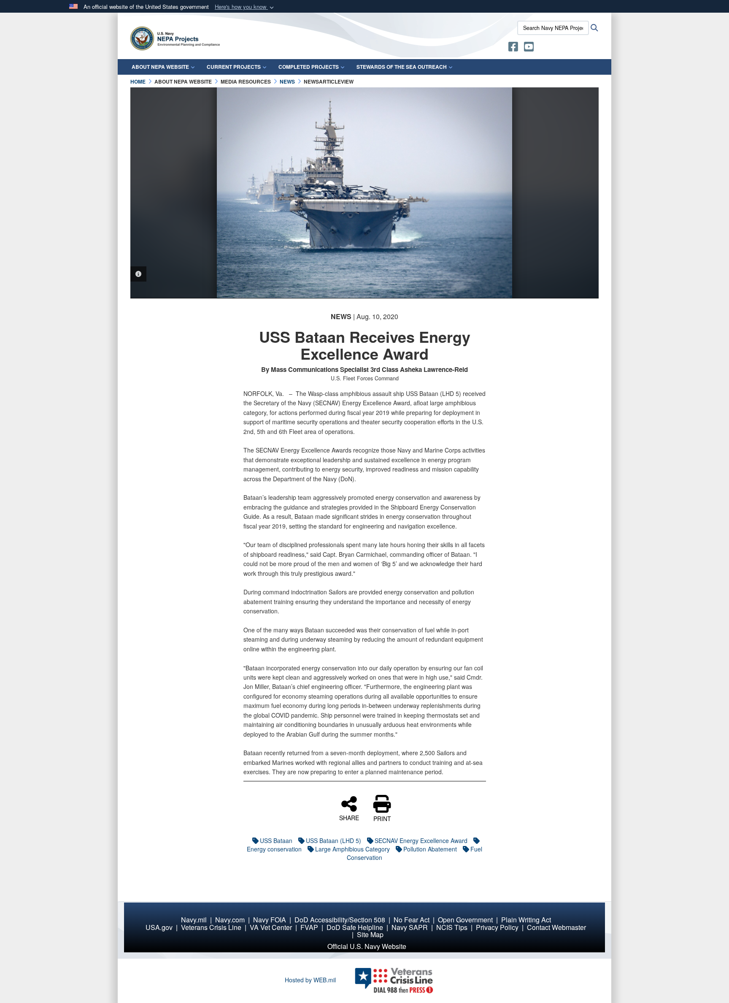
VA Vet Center (271, 927)
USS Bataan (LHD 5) (333, 840)
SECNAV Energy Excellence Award (421, 840)
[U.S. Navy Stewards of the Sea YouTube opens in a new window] (529, 48)
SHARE (349, 817)
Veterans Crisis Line (211, 927)
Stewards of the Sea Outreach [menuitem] (401, 66)
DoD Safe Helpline (355, 927)
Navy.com (230, 919)
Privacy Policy (497, 927)
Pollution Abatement (430, 849)
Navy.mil (194, 919)
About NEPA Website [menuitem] (160, 66)
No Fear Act (411, 919)
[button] (245, 7)
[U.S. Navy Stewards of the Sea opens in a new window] (513, 48)
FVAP (309, 927)
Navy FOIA (269, 919)
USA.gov (159, 927)
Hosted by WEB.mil (310, 980)
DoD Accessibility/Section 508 (339, 919)
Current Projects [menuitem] (234, 66)
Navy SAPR (410, 927)
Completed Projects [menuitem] (308, 66)
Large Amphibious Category (352, 849)
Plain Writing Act (526, 919)
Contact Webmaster (556, 927)
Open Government (465, 919)
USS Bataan (276, 840)
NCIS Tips (451, 927)
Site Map (370, 934)
